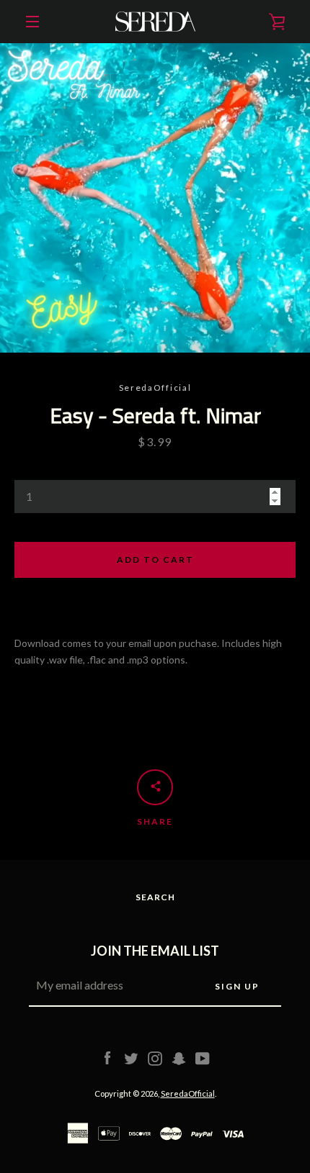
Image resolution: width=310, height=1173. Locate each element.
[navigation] (32, 22)
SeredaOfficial (188, 1093)
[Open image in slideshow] (155, 198)
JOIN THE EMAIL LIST (155, 951)
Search (155, 897)
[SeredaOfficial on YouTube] (202, 1057)
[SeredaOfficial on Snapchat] (179, 1057)
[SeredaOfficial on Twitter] (131, 1057)
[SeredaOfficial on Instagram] (155, 1057)
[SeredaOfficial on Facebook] (107, 1057)
